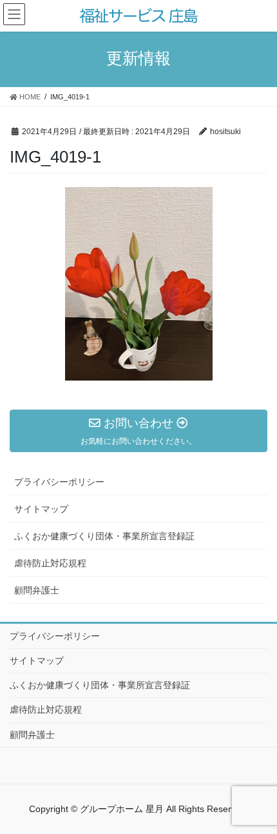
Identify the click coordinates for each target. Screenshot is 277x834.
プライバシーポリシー (59, 482)
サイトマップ (41, 509)
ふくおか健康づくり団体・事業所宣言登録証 (104, 536)
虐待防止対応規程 (50, 563)
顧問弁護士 (36, 590)
